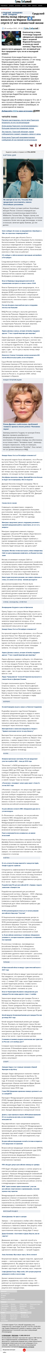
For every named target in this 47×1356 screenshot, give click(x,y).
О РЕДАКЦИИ (6, 1335)
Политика (4, 1304)
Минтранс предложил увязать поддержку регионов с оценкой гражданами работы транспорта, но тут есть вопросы (21, 525)
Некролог (40, 5)
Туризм (6, 962)
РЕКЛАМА (15, 1335)
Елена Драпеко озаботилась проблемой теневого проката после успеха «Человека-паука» (21, 426)
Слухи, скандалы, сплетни (15, 602)
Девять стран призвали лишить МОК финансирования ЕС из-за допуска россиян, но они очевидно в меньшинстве (21, 1117)
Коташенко (17, 13)
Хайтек (6, 858)
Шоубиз (6, 701)
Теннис (3, 1319)
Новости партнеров (8, 1299)
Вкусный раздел (10, 1211)
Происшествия (35, 1304)
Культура (4, 1308)
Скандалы (11, 5)
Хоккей (3, 1317)
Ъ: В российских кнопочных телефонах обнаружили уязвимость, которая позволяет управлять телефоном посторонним (21, 937)
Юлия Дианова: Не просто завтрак (14, 1216)
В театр (3, 1310)
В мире (3, 1295)
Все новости (5, 1293)
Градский (7, 13)
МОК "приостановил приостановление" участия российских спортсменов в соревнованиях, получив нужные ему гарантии (20, 1189)
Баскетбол (13, 1315)
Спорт (6, 1062)
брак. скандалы (10, 14)
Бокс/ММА (4, 1321)
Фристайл (13, 1319)
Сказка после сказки (9, 503)
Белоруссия (25, 1317)
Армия (29, 5)
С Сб (31, 28)
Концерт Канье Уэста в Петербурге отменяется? (19, 455)
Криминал (23, 1306)
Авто (31, 1306)
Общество (23, 1304)
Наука (5, 753)
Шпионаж (34, 5)
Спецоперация (4, 5)
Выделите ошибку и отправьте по (20, 152)
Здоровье (24, 5)
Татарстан (24, 1315)
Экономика (5, 1306)
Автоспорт (13, 1317)
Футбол (3, 1315)
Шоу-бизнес (17, 5)
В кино (13, 1304)
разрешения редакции (17, 1341)
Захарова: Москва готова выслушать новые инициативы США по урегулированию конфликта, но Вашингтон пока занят (22, 553)
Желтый (14, 1308)
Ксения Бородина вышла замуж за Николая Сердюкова (22, 707)
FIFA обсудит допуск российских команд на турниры (21, 1164)
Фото (3, 1297)
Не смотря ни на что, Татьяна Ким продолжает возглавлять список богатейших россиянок (17, 202)
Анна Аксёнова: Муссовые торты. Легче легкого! (19, 1254)
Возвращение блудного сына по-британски (17, 607)
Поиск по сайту (6, 9)
